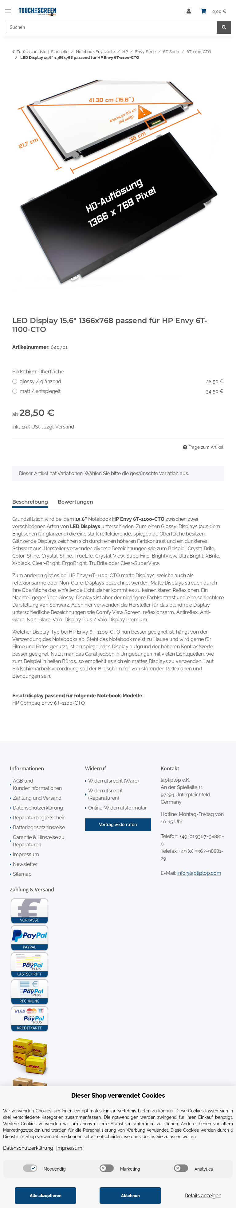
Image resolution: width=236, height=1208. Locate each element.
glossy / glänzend (122, 381)
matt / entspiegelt (122, 391)
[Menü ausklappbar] (8, 8)
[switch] (30, 1168)
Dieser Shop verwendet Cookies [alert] (118, 1095)
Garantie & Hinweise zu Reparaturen (39, 841)
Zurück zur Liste (31, 51)
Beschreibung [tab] (30, 502)
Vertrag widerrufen (118, 824)
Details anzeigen (203, 1195)
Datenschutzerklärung (38, 808)
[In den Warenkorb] (17, 77)
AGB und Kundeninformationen (37, 784)
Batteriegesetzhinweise (39, 827)
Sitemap (22, 874)
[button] (189, 11)
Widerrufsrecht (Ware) (113, 781)
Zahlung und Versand (37, 798)
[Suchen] (224, 27)
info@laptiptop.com (199, 873)
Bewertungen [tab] (75, 502)
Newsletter (25, 864)
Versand (64, 427)
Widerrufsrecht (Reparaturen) (105, 794)
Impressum (26, 854)
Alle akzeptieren (45, 1195)
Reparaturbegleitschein (39, 818)
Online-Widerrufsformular (117, 808)
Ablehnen (130, 1195)
